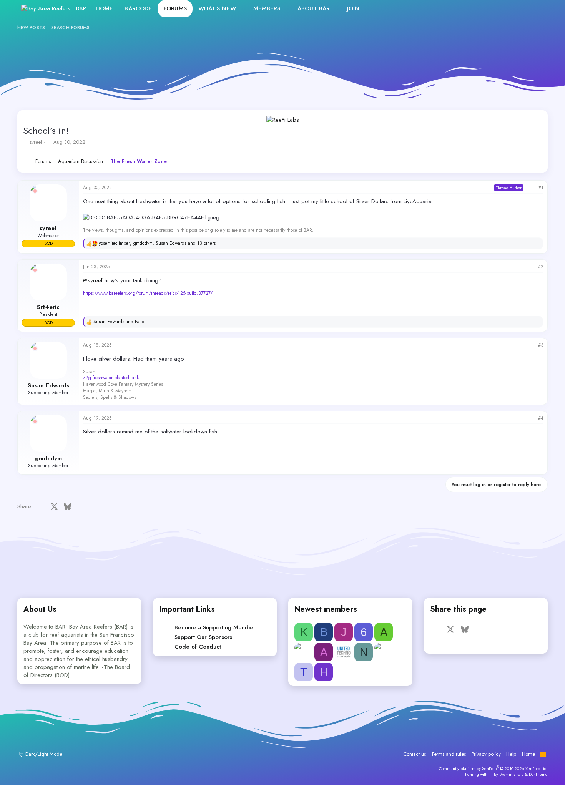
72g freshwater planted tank (111, 377)
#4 (540, 418)
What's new (217, 8)
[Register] (519, 9)
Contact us (414, 754)
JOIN (353, 8)
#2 (540, 266)
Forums (175, 8)
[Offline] (35, 191)
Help (511, 754)
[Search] (535, 9)
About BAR (313, 8)
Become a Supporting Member (215, 627)
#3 (540, 345)
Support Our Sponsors (203, 637)
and (118, 322)
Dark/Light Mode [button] (43, 754)
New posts (31, 27)
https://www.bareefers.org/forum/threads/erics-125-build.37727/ (148, 293)
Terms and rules (448, 754)
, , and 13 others (157, 243)
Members (267, 8)
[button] (242, 8)
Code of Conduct (197, 646)
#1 (540, 187)
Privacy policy (486, 754)
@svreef (93, 280)
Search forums (70, 27)
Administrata (512, 774)
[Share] (531, 187)
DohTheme (538, 774)
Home (104, 8)
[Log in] (502, 9)
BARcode (138, 8)
